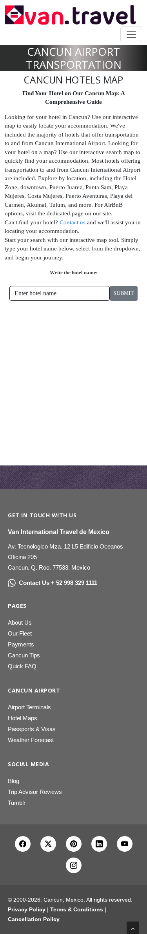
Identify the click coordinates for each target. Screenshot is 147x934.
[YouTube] (124, 844)
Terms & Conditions (76, 909)
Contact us (72, 222)
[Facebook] (23, 844)
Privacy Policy (26, 909)
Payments (21, 644)
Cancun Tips (24, 655)
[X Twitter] (48, 844)
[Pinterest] (74, 844)
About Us (20, 622)
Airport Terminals (29, 707)
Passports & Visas (32, 729)
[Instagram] (74, 865)
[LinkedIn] (99, 844)
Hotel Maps (22, 718)
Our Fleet (20, 633)
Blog (13, 781)
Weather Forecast (31, 740)
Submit (123, 293)
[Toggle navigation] (131, 34)
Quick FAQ (22, 666)
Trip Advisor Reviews (35, 791)
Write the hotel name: (74, 272)
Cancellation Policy (34, 919)
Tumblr (16, 802)
